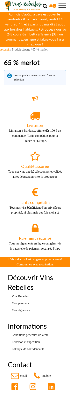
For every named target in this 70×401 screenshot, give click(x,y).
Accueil (5, 49)
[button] (19, 375)
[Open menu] (62, 6)
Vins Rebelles (20, 296)
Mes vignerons (21, 310)
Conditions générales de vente (30, 335)
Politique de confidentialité (28, 349)
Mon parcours (20, 303)
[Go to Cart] (52, 6)
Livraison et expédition (26, 342)
